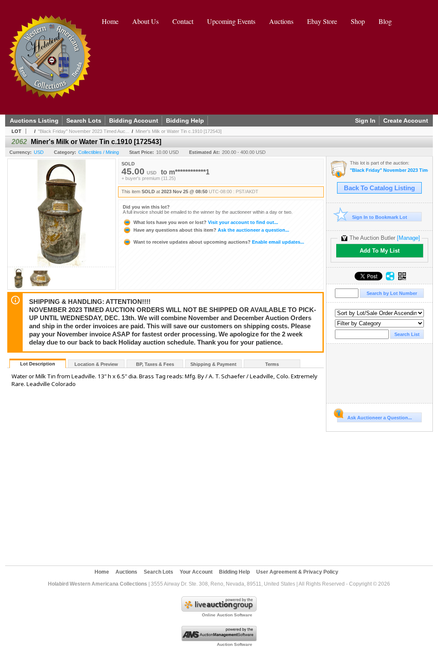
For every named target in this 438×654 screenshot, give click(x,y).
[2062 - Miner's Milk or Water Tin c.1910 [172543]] (19, 287)
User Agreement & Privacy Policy (297, 572)
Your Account (196, 572)
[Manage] (408, 238)
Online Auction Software (227, 615)
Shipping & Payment (213, 364)
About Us (145, 21)
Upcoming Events (231, 21)
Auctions (281, 21)
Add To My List (380, 250)
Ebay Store (322, 21)
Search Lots (83, 120)
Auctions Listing (34, 120)
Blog (385, 21)
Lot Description (37, 363)
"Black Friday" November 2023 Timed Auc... (83, 131)
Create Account (405, 120)
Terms (272, 364)
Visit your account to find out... (205, 222)
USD (39, 152)
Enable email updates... (218, 242)
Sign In (365, 120)
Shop (358, 21)
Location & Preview (96, 364)
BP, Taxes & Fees (155, 364)
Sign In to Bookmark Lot (379, 217)
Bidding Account (133, 120)
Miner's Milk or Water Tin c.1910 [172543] (179, 131)
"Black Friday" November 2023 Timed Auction (389, 170)
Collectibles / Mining (98, 152)
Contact (182, 21)
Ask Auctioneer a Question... (379, 417)
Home (110, 21)
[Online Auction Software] (219, 610)
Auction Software (234, 644)
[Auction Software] (219, 639)
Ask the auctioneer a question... (211, 230)
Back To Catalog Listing (379, 188)
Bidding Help (185, 120)
